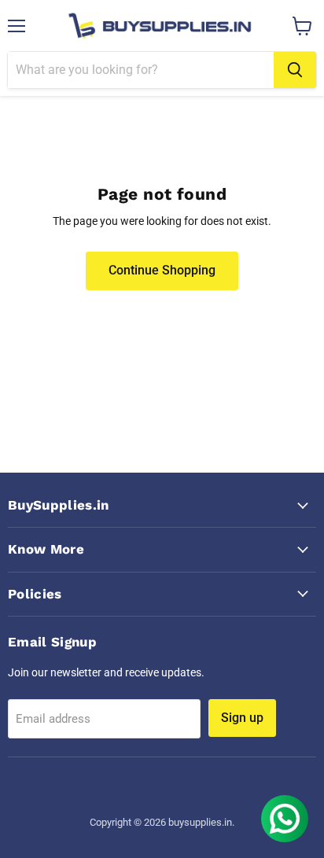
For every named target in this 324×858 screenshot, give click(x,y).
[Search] (295, 70)
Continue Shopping (162, 270)
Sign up (242, 717)
